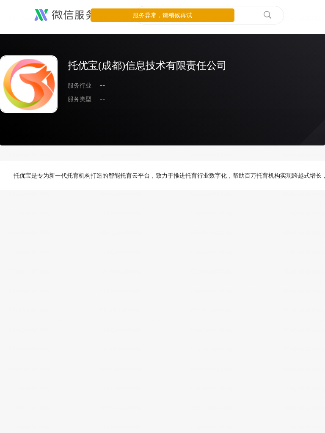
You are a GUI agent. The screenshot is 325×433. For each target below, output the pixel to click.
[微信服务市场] (76, 15)
